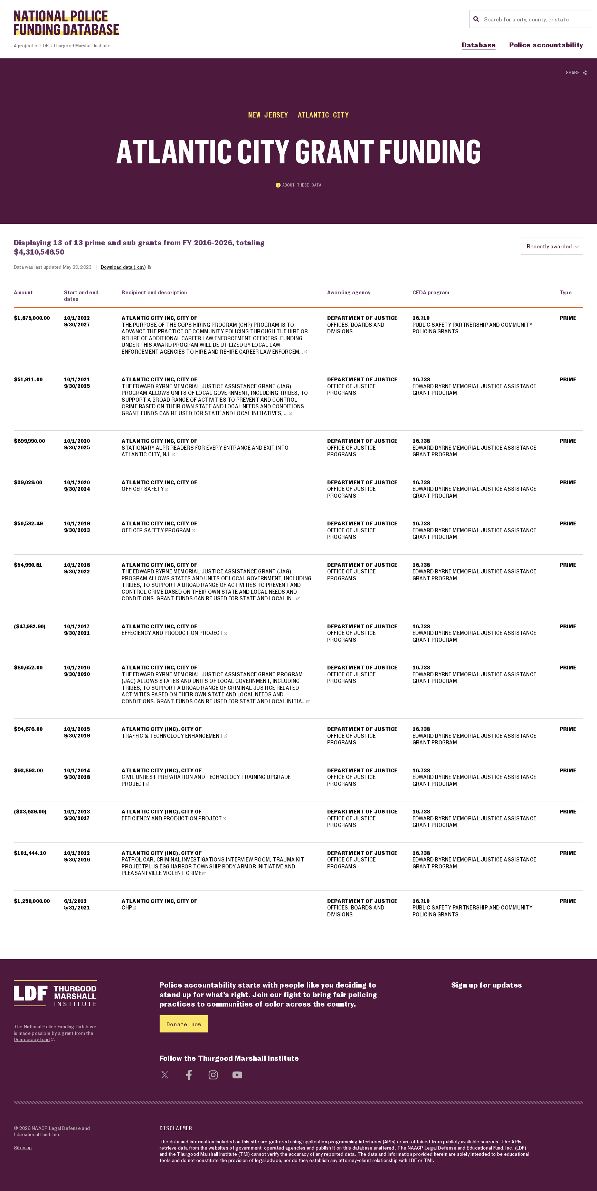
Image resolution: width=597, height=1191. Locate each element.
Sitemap (23, 1147)
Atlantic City (323, 115)
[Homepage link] (66, 22)
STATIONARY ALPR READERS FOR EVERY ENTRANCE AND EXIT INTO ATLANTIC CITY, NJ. (205, 451)
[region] (298, 608)
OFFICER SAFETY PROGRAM (156, 530)
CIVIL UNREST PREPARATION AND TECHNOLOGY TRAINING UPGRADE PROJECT (206, 780)
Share (574, 72)
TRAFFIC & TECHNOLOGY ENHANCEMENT (172, 736)
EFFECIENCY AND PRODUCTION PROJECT (172, 633)
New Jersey (268, 115)
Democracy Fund (32, 1039)
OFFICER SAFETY (143, 489)
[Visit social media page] (165, 1074)
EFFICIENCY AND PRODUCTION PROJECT (172, 818)
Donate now (184, 1024)
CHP (127, 907)
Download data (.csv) (123, 267)
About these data (301, 185)
